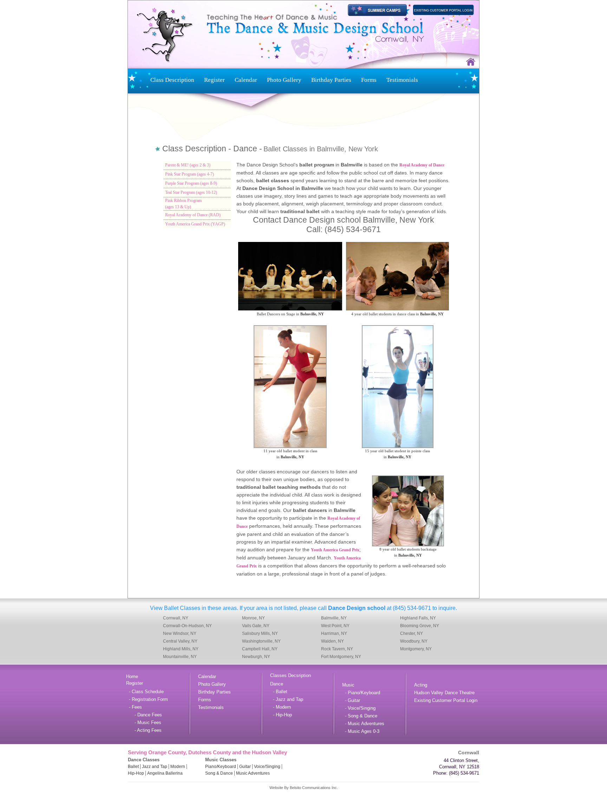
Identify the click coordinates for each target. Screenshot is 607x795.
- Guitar (351, 700)
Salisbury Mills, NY (260, 633)
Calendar (246, 80)
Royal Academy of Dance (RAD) (193, 214)
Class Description (172, 80)
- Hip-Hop (281, 714)
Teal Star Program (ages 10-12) (191, 192)
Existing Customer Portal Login (445, 700)
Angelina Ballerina (165, 773)
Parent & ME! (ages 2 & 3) (187, 165)
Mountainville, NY (180, 656)
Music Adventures (253, 773)
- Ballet (278, 691)
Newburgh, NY (256, 656)
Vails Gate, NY (255, 625)
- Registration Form (147, 699)
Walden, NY (332, 641)
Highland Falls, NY (418, 618)
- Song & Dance (359, 715)
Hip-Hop (136, 773)
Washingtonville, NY (261, 641)
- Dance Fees (144, 714)
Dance (276, 683)
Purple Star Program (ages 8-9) (191, 183)
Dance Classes (143, 759)
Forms (369, 80)
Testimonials (402, 80)
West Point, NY (335, 625)
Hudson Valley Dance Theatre (444, 692)
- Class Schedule (145, 691)
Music (348, 685)
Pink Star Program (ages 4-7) (189, 174)
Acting (420, 685)
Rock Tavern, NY (337, 648)
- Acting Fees (144, 730)
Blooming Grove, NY (419, 625)
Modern (177, 766)
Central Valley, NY (180, 641)
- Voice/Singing (359, 708)
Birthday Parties (331, 80)
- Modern (280, 707)
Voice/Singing (267, 766)
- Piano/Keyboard (361, 692)
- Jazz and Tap (286, 699)
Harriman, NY (334, 633)
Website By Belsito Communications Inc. (303, 788)
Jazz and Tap (154, 766)
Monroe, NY (253, 618)
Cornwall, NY (175, 618)
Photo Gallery (284, 80)
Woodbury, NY (413, 641)
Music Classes (220, 759)
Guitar (245, 766)
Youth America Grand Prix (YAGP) (195, 224)
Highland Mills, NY (180, 648)
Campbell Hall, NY (260, 648)
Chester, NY (411, 633)
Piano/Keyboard (220, 766)
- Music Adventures (363, 723)
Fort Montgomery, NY (341, 656)
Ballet (133, 766)
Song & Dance (219, 773)
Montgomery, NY (416, 648)
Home (132, 676)
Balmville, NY (334, 618)
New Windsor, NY (179, 633)
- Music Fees (143, 722)
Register (214, 80)
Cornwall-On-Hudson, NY (187, 625)
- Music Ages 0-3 (360, 731)
